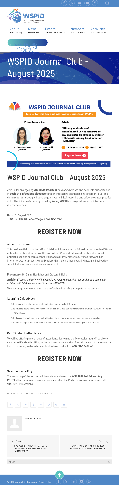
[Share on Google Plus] (41, 405)
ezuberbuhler (33, 418)
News (33, 30)
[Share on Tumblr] (33, 405)
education (34, 393)
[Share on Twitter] (18, 405)
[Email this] (64, 405)
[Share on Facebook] (10, 405)
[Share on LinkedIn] (25, 405)
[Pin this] (49, 405)
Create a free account (47, 380)
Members (78, 30)
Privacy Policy (45, 482)
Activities (98, 30)
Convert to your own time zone (45, 219)
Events (55, 30)
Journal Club (47, 393)
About (15, 30)
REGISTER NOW (59, 231)
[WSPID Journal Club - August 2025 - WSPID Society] (25, 15)
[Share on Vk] (56, 405)
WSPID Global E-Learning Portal (26, 47)
